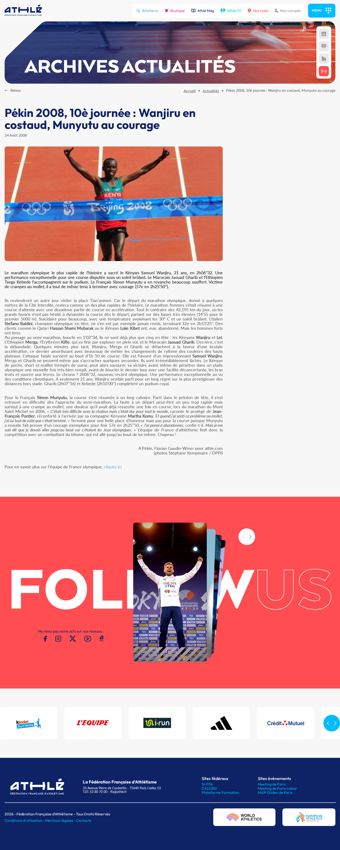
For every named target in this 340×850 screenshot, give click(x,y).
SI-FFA (207, 784)
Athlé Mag (205, 11)
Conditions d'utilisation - (25, 820)
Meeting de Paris (272, 784)
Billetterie (150, 11)
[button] (250, 537)
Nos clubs (260, 11)
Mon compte (290, 11)
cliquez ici (113, 466)
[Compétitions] (324, 34)
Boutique (177, 11)
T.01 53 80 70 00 (95, 792)
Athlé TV (234, 11)
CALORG (209, 788)
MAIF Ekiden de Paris (275, 792)
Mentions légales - (60, 820)
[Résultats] (324, 46)
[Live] (324, 71)
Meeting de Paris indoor (277, 788)
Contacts (83, 820)
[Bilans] (324, 59)
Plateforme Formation (220, 792)
